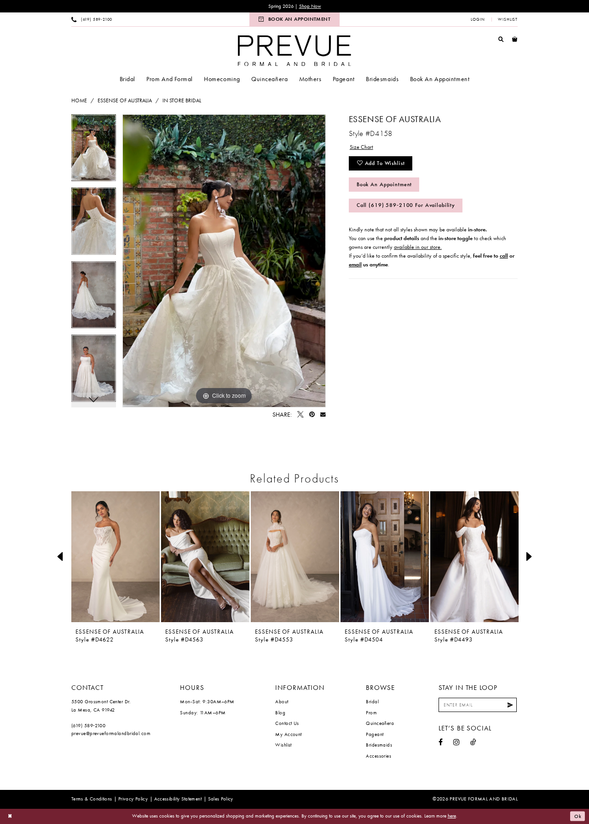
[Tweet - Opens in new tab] (300, 415)
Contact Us (287, 723)
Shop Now (310, 6)
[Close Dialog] (10, 816)
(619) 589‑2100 (88, 725)
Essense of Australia (125, 100)
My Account (288, 734)
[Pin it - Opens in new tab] (312, 415)
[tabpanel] (93, 151)
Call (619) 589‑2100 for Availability (406, 205)
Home (79, 100)
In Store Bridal (181, 100)
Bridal (372, 701)
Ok (578, 816)
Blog (280, 712)
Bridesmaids (379, 745)
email (355, 264)
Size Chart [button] (361, 147)
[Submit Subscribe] (510, 705)
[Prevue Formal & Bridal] (294, 50)
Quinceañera (380, 723)
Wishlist (283, 745)
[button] (477, 19)
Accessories (378, 756)
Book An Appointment (384, 184)
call (504, 255)
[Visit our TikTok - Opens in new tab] (473, 742)
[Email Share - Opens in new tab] (323, 415)
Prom (371, 712)
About (281, 701)
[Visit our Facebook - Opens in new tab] (441, 742)
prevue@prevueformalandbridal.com (110, 733)
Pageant (374, 734)
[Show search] (501, 39)
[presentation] (115, 556)
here (452, 815)
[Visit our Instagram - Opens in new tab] (456, 742)
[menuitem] (92, 19)
